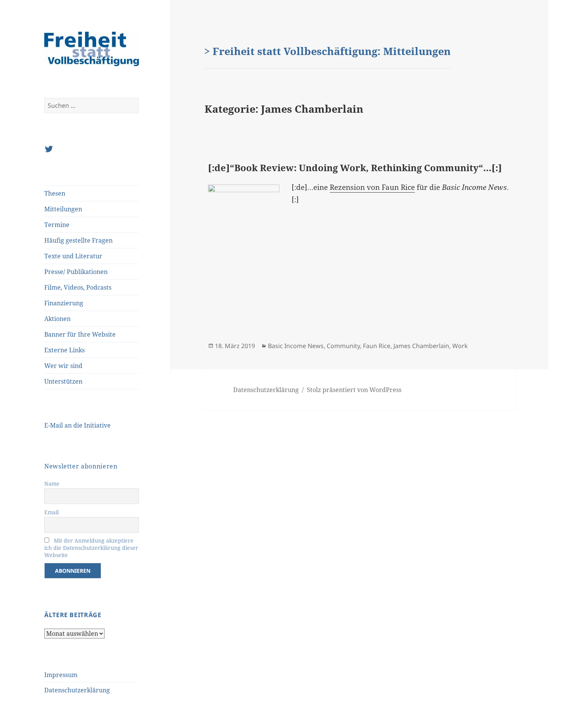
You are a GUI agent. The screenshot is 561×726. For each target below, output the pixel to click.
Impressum (60, 675)
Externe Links (64, 350)
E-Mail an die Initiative (77, 425)
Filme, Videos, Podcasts (77, 287)
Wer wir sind (63, 365)
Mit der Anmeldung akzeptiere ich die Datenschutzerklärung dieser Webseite (91, 548)
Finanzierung (63, 303)
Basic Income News (296, 346)
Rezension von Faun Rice (372, 187)
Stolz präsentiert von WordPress (354, 390)
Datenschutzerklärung (77, 690)
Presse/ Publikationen (76, 271)
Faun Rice (376, 346)
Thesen (54, 193)
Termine (56, 224)
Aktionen (57, 318)
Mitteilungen (63, 209)
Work (460, 346)
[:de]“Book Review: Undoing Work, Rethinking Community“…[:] (355, 167)
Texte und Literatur (73, 256)
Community (343, 346)
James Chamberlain (421, 346)
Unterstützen (63, 381)
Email (51, 512)
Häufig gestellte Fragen (78, 240)
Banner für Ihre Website (80, 334)
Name (52, 483)
